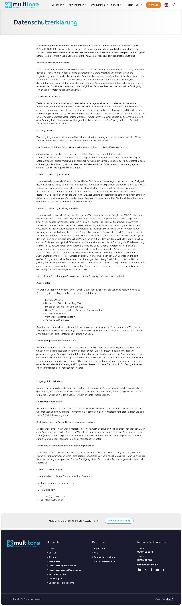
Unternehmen (97, 4)
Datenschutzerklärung (105, 557)
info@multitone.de (147, 564)
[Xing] (163, 570)
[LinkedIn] (139, 570)
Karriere (52, 557)
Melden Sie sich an (118, 520)
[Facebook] (151, 570)
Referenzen (54, 561)
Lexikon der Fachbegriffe (61, 583)
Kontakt (153, 4)
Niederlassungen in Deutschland (64, 570)
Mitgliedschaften (57, 574)
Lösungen (57, 4)
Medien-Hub (132, 4)
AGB (96, 552)
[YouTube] (157, 570)
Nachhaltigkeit (55, 578)
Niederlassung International (62, 565)
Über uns (52, 552)
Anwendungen (76, 4)
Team (51, 548)
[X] (145, 570)
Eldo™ (170, 599)
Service (115, 4)
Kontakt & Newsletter (105, 561)
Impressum (99, 548)
